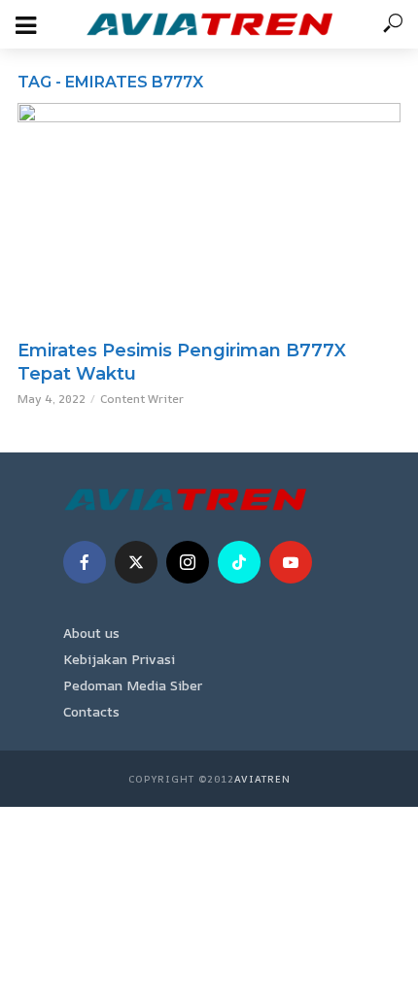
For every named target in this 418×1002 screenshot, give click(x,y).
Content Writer (142, 398)
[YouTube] (290, 562)
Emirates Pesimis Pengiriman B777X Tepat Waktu (181, 362)
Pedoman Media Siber (132, 685)
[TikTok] (239, 562)
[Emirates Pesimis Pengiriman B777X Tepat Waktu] (209, 216)
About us (91, 632)
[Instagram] (187, 562)
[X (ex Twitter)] (136, 562)
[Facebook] (84, 562)
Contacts (91, 711)
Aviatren (262, 778)
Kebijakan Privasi (119, 659)
